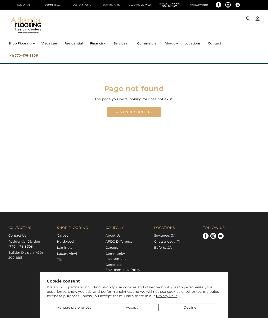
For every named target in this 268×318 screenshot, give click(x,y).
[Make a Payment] (199, 5)
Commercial (147, 43)
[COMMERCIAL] (52, 5)
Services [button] (121, 43)
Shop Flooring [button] (20, 43)
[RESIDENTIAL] (23, 5)
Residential (73, 43)
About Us (113, 235)
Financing (98, 43)
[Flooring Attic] (111, 5)
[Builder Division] (169, 5)
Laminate (65, 248)
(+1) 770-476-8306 (23, 55)
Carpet (62, 235)
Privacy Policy (167, 296)
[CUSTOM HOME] (81, 5)
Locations (192, 43)
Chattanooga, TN (168, 241)
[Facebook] (218, 5)
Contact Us (17, 235)
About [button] (170, 43)
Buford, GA (163, 248)
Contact (214, 43)
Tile (60, 260)
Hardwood (65, 241)
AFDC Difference (119, 241)
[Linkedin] (237, 5)
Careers (112, 248)
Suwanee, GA (165, 235)
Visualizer (49, 43)
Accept (132, 307)
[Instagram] (228, 5)
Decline (190, 307)
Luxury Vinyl (67, 254)
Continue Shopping (134, 112)
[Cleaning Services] (140, 5)
